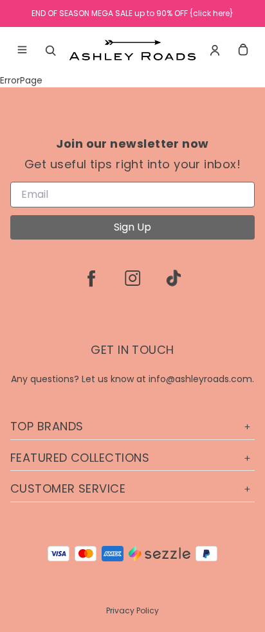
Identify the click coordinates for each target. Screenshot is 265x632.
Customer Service (67, 488)
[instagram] (132, 278)
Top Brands (47, 426)
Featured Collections (79, 457)
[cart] (243, 50)
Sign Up (132, 227)
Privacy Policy (132, 610)
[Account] (214, 50)
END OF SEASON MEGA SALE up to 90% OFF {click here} (132, 13)
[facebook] (91, 278)
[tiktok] (173, 278)
